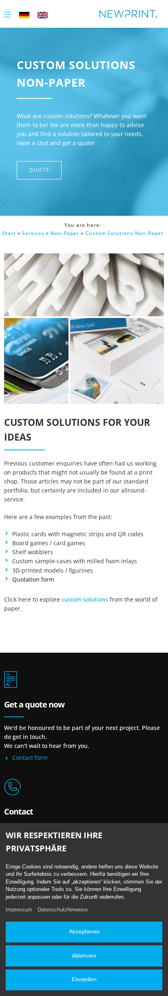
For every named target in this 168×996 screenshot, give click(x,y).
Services (33, 233)
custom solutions (85, 599)
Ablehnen (84, 956)
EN (43, 14)
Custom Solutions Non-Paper (124, 233)
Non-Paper (65, 233)
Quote (39, 169)
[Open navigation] (7, 13)
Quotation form (33, 579)
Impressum (19, 909)
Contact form (30, 757)
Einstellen (84, 979)
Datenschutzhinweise (63, 909)
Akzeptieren (84, 932)
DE (24, 14)
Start (9, 233)
